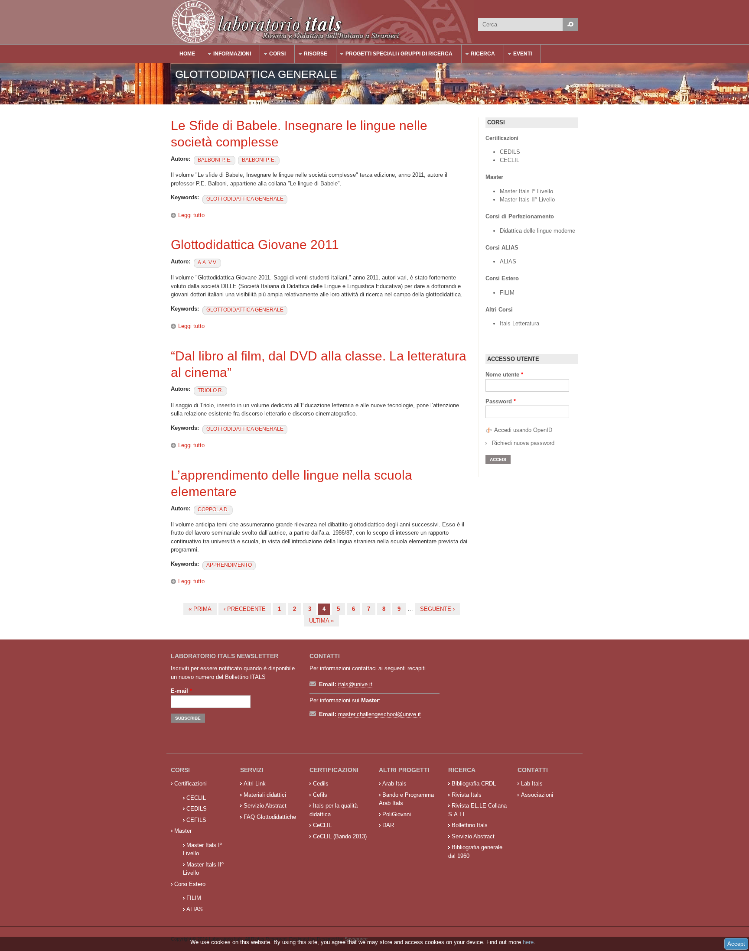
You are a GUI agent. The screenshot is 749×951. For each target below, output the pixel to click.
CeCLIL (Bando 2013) (340, 836)
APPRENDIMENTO (229, 565)
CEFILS (196, 820)
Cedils (321, 783)
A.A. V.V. (207, 263)
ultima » (321, 620)
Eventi (518, 55)
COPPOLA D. (213, 509)
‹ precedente (245, 609)
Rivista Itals (467, 795)
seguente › (437, 609)
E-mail (181, 691)
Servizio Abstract (265, 805)
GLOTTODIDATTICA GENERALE (244, 199)
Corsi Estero (189, 884)
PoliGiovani (396, 814)
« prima (200, 609)
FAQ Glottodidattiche (270, 817)
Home (187, 54)
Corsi (273, 55)
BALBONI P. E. (214, 160)
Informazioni (228, 55)
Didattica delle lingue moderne (537, 230)
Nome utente (504, 374)
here (528, 942)
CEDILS (510, 152)
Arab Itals (394, 783)
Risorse (311, 55)
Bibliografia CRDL (474, 783)
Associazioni (537, 795)
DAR (388, 825)
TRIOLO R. (210, 390)
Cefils (320, 795)
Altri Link (255, 783)
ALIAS (508, 261)
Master (183, 831)
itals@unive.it (355, 684)
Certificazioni (190, 783)
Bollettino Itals (470, 825)
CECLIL (509, 160)
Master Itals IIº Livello (528, 199)
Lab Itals (532, 783)
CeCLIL (322, 825)
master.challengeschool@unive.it (379, 714)
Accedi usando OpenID (523, 430)
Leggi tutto (191, 215)
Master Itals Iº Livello (527, 191)
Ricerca (478, 55)
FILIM (507, 292)
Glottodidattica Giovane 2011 (255, 244)
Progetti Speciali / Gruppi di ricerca (395, 55)
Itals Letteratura (519, 323)
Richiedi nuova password (523, 443)
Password (500, 401)
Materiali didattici (265, 795)
